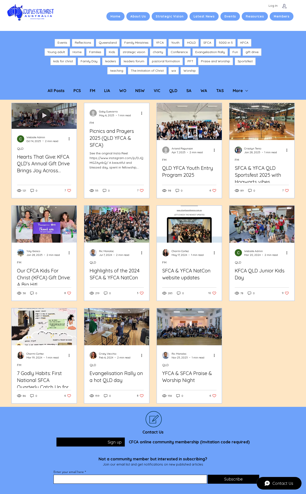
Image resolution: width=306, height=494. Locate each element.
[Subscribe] (284, 6)
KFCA (244, 43)
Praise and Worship (215, 61)
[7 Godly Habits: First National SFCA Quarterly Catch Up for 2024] (44, 326)
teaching (116, 71)
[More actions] (70, 139)
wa (173, 71)
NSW (140, 90)
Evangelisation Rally (210, 52)
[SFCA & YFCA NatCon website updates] (189, 224)
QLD (173, 90)
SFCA (207, 43)
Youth (175, 43)
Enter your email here (69, 471)
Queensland (108, 43)
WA (203, 90)
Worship (189, 71)
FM (92, 90)
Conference (179, 52)
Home (77, 52)
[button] (138, 16)
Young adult (56, 52)
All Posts (56, 90)
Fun (235, 52)
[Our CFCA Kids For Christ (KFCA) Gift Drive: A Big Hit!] (44, 224)
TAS (220, 90)
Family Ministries (136, 43)
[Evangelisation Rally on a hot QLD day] (116, 326)
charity (158, 52)
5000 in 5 (226, 43)
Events (62, 43)
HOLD (191, 43)
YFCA (160, 43)
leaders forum (134, 61)
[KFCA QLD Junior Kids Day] (261, 224)
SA (189, 90)
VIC (157, 90)
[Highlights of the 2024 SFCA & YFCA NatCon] (116, 224)
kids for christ (63, 61)
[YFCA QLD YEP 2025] (189, 121)
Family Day (89, 61)
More (238, 90)
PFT (190, 61)
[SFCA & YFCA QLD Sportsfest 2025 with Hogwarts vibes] (261, 121)
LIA (107, 90)
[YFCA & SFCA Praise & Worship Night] (189, 326)
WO (122, 90)
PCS (77, 90)
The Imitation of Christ (147, 71)
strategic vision (134, 52)
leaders (110, 61)
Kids (112, 52)
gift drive (252, 52)
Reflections (83, 43)
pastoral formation (166, 61)
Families (95, 52)
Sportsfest (245, 61)
